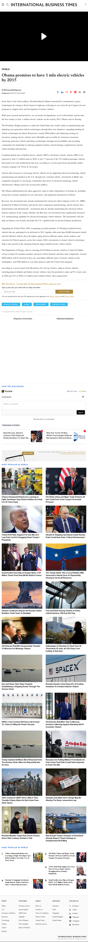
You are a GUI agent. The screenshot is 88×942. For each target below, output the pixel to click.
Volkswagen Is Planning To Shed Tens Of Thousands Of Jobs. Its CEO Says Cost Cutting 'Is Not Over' (63, 648)
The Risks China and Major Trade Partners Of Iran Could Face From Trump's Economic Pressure (65, 499)
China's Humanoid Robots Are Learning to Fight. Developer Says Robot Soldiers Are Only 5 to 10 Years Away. (22, 499)
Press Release (23, 920)
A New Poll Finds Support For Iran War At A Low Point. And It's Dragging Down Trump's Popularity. (21, 537)
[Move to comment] (84, 92)
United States (57, 920)
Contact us (39, 909)
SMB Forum (23, 913)
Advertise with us (41, 924)
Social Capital (23, 909)
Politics (4, 924)
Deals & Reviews (24, 927)
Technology (5, 920)
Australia (55, 906)
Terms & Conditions (42, 913)
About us (38, 906)
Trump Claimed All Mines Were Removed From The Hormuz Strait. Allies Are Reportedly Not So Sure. (22, 762)
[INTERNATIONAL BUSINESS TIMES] (44, 5)
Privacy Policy (69, 296)
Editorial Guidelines (65, 319)
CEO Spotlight (23, 924)
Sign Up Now (28, 453)
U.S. (3, 909)
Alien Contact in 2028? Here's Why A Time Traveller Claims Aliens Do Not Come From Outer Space (20, 800)
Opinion (4, 931)
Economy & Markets (8, 913)
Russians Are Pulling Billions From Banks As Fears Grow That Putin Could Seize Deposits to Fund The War (65, 762)
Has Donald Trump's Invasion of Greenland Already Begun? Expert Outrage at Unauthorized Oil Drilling (64, 838)
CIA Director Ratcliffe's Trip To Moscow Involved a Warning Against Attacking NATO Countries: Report (65, 724)
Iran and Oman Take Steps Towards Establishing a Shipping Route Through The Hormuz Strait (21, 686)
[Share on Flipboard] (71, 92)
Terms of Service (55, 296)
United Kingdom (57, 917)
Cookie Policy (40, 920)
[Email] (80, 92)
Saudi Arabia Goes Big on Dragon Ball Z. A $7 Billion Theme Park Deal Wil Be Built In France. (61, 882)
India (54, 909)
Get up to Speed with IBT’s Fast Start (73, 452)
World (4, 906)
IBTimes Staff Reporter (12, 90)
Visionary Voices (24, 906)
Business (5, 917)
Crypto (4, 927)
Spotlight (22, 917)
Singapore (55, 913)
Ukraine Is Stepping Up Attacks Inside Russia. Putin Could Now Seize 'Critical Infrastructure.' (17, 882)
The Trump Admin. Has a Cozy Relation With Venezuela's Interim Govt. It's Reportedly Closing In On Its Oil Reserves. (65, 575)
